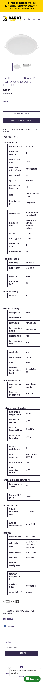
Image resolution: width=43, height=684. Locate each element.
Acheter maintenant (21, 120)
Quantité (5, 101)
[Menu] (38, 18)
